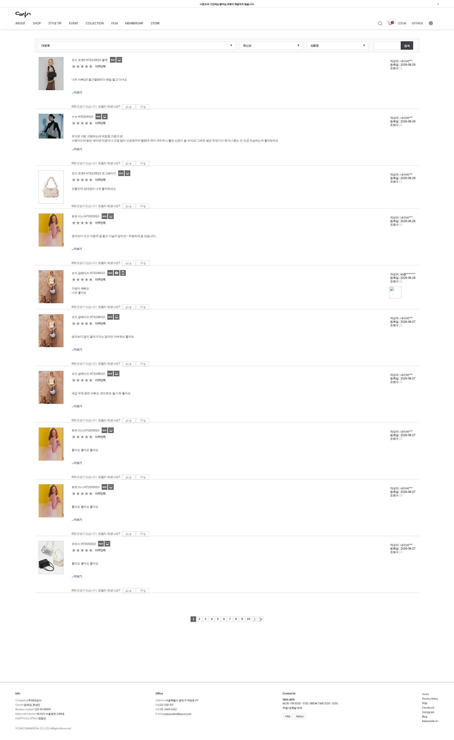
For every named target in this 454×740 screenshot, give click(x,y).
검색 (407, 45)
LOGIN (402, 23)
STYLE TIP (54, 23)
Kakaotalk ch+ (430, 721)
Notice (300, 716)
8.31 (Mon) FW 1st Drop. (227, 4)
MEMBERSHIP (134, 23)
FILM (114, 23)
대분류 (45, 45)
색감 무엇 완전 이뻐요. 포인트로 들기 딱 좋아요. (101, 393)
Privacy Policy (430, 698)
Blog (424, 716)
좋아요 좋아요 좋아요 (85, 450)
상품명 (314, 45)
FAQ (287, 716)
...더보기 (77, 92)
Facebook (428, 707)
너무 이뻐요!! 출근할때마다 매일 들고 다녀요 (99, 79)
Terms (425, 694)
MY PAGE (417, 23)
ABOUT (20, 23)
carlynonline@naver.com (177, 714)
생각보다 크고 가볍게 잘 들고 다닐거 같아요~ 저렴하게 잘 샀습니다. (114, 236)
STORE (155, 23)
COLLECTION (95, 23)
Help (424, 703)
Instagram (428, 712)
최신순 (247, 45)
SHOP (37, 23)
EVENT (73, 23)
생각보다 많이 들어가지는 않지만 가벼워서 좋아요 (103, 336)
